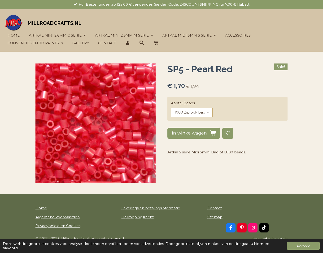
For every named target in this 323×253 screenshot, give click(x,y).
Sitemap (215, 217)
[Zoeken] (141, 42)
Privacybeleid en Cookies (57, 225)
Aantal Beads (183, 103)
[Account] (127, 43)
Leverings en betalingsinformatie (150, 208)
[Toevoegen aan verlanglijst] (227, 133)
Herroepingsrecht (137, 217)
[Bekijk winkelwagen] (156, 43)
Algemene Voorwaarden (57, 217)
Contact (214, 208)
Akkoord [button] (303, 246)
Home (41, 208)
